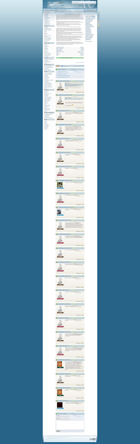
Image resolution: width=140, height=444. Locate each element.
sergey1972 (62, 124)
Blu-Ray (89, 13)
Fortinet (82, 48)
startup (87, 18)
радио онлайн (88, 34)
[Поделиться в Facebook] (98, 15)
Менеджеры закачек (48, 28)
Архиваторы (47, 91)
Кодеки (46, 44)
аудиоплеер (93, 18)
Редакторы (46, 48)
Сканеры (46, 16)
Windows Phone (47, 115)
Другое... (46, 41)
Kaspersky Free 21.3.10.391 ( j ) (62, 74)
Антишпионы (47, 17)
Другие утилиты (47, 24)
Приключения (47, 125)
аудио (89, 18)
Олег (61, 110)
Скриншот (46, 51)
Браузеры (46, 27)
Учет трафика (47, 40)
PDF (89, 16)
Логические (46, 124)
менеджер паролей (89, 24)
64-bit (58, 64)
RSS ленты (46, 36)
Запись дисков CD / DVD (48, 66)
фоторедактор (88, 39)
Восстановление (47, 105)
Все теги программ (88, 41)
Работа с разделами (48, 97)
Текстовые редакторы (48, 73)
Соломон (61, 152)
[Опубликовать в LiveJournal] (98, 23)
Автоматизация (47, 109)
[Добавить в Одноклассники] (98, 21)
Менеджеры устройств (48, 114)
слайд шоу (91, 36)
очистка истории (88, 29)
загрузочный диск (88, 21)
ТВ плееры (46, 49)
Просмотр (46, 60)
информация (88, 23)
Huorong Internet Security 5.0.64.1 (62, 71)
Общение (46, 33)
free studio (90, 14)
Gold (60, 400)
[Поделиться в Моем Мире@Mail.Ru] (98, 17)
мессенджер (87, 26)
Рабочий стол (47, 106)
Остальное (46, 56)
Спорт (46, 129)
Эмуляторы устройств (48, 117)
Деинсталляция (47, 100)
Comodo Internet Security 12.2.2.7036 (63, 77)
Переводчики (47, 76)
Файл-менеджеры (47, 99)
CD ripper (92, 13)
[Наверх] (98, 27)
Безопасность (58, 11)
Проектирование (47, 82)
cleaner (87, 14)
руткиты (92, 34)
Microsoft (87, 16)
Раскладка (46, 81)
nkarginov (61, 359)
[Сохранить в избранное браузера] (98, 25)
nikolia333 (61, 180)
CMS (45, 34)
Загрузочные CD (47, 18)
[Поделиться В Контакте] (98, 19)
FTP (45, 32)
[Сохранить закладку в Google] (98, 13)
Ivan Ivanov (62, 220)
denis (61, 138)
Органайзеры (47, 77)
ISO (93, 14)
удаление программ (89, 37)
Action (46, 121)
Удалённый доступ (48, 35)
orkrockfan (62, 248)
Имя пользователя (63, 207)
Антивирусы (62, 11)
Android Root (47, 116)
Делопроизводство (48, 85)
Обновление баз (47, 23)
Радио (46, 50)
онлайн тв (91, 26)
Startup (46, 92)
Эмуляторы (46, 68)
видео (87, 19)
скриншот (87, 36)
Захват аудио (47, 52)
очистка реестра (88, 31)
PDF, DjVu (46, 75)
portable (93, 16)
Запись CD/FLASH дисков (49, 67)
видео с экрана (90, 19)
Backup (46, 101)
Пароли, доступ (47, 20)
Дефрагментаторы (48, 93)
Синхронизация (47, 108)
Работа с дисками (47, 69)
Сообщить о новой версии (80, 62)
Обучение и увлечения (48, 84)
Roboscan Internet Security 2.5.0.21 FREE (63, 75)
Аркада (46, 122)
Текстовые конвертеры (48, 74)
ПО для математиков (48, 83)
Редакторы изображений (49, 59)
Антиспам (46, 19)
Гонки (46, 123)
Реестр (46, 107)
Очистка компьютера (48, 98)
